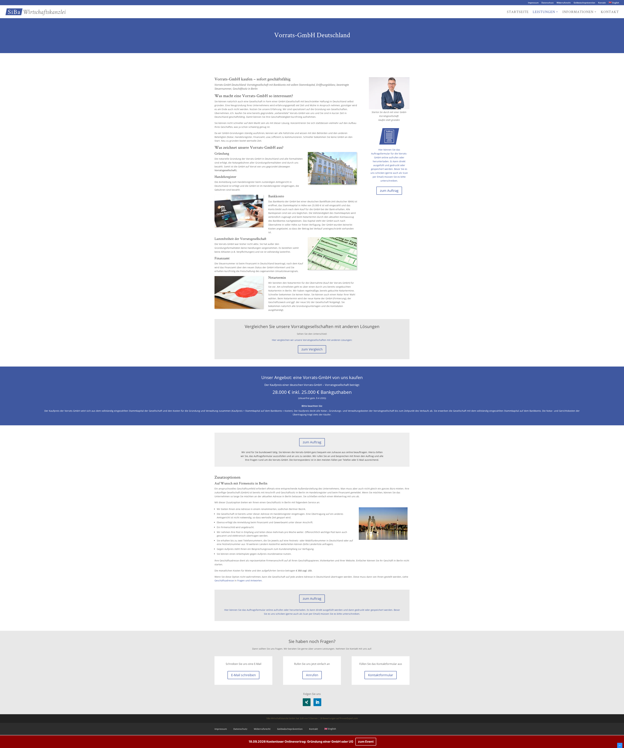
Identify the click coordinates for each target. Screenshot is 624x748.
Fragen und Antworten (249, 580)
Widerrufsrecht (564, 3)
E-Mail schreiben (243, 675)
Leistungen (544, 12)
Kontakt (602, 3)
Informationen (577, 12)
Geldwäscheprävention (584, 3)
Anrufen (312, 675)
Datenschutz (547, 3)
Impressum (533, 3)
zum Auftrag (389, 190)
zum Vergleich (312, 349)
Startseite (518, 12)
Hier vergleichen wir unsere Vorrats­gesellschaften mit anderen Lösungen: (312, 340)
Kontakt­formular (380, 675)
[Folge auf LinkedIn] (317, 702)
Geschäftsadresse (224, 580)
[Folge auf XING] (307, 702)
